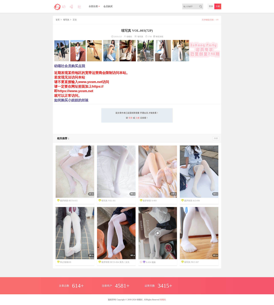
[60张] (116, 233)
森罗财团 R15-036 (192, 201)
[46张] (75, 233)
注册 (218, 6)
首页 (58, 20)
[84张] (199, 172)
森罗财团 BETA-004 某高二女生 (115, 262)
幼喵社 (129, 37)
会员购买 (108, 6)
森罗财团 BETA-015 (68, 201)
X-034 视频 (148, 262)
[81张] (199, 233)
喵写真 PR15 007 (191, 262)
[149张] (157, 172)
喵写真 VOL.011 (108, 201)
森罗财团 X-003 (150, 201)
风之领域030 (65, 262)
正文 (75, 20)
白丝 (216, 138)
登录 (211, 6)
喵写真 (66, 20)
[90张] (116, 172)
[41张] (75, 172)
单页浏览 (158, 37)
